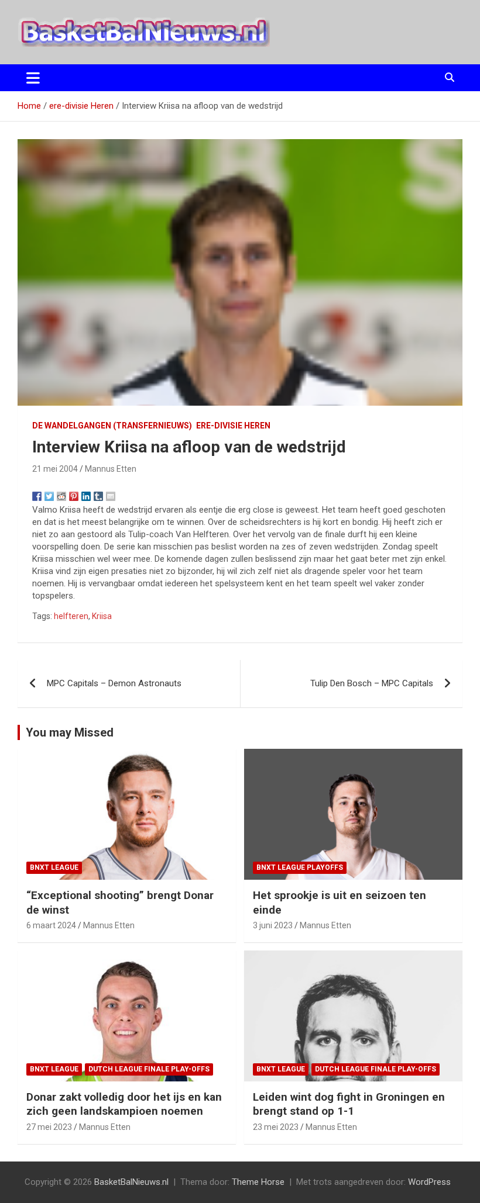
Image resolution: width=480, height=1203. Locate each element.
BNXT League (54, 867)
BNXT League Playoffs (299, 867)
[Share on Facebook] (37, 496)
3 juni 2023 (273, 925)
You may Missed (70, 732)
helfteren (71, 616)
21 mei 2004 (55, 468)
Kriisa (102, 616)
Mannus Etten (110, 468)
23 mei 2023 (276, 1127)
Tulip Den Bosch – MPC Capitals (371, 683)
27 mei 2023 (49, 1127)
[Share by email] (110, 496)
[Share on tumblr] (98, 496)
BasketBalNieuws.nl (131, 1182)
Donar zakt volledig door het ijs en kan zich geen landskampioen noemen (124, 1104)
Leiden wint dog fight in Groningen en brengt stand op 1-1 (349, 1104)
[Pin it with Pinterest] (73, 496)
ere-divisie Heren (233, 425)
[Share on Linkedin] (86, 496)
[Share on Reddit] (61, 496)
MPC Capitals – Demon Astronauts (114, 683)
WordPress (429, 1182)
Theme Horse (258, 1182)
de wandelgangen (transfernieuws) (112, 425)
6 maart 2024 (51, 925)
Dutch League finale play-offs (149, 1069)
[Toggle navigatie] (33, 77)
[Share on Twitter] (49, 496)
